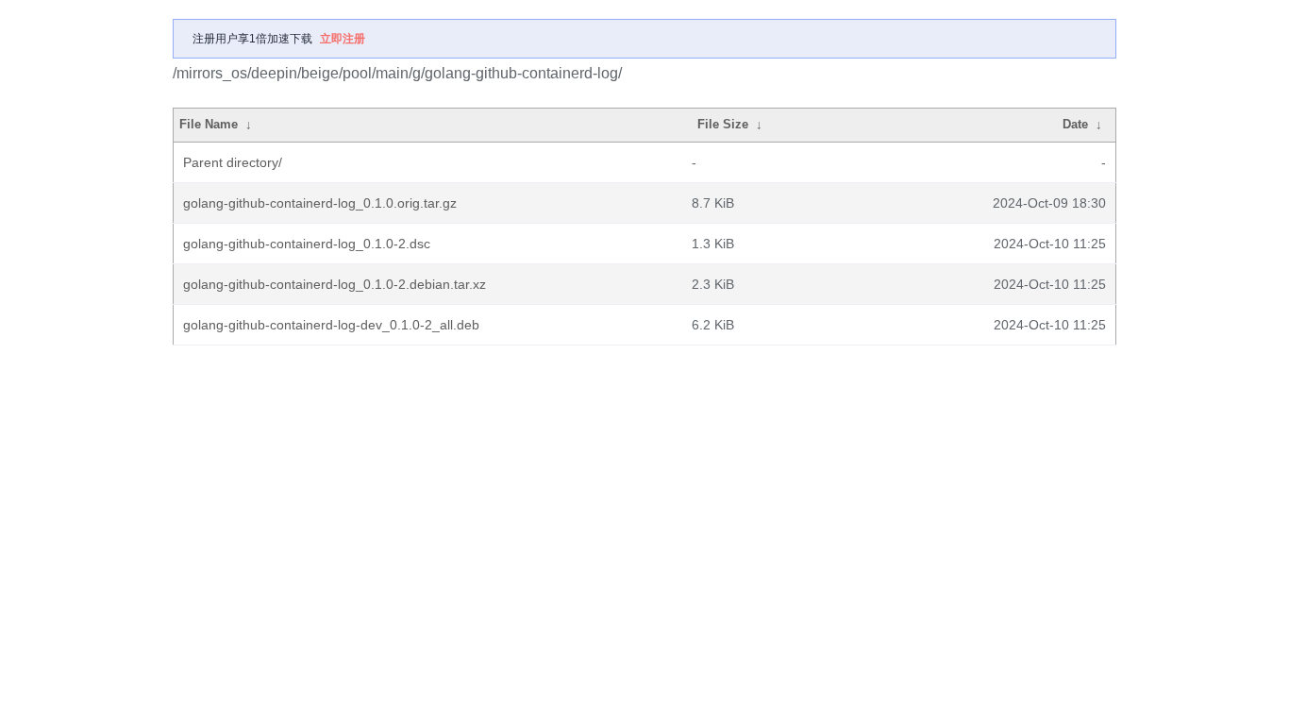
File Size (722, 124)
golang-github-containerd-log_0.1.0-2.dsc (306, 243)
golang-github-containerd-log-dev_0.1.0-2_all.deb (331, 324)
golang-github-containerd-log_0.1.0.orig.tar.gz (320, 203)
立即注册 (342, 38)
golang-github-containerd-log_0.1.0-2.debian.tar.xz (334, 284)
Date (1075, 124)
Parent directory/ (232, 162)
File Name (208, 124)
